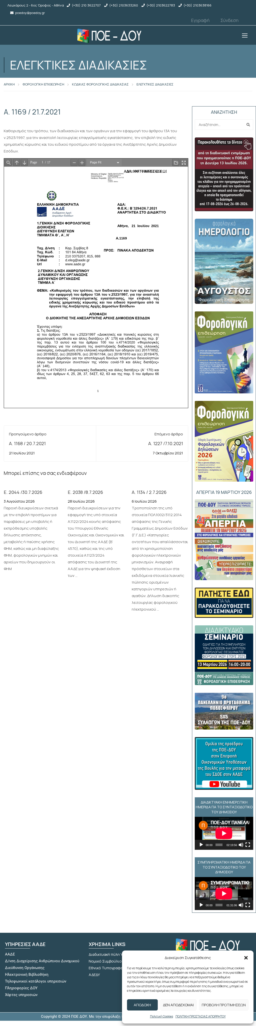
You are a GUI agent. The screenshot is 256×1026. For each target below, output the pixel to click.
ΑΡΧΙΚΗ (9, 84)
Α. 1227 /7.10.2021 (165, 443)
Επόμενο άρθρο (168, 434)
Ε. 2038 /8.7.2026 (85, 492)
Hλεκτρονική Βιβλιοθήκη (26, 974)
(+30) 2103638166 (198, 5)
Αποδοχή (142, 1005)
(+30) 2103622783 (160, 5)
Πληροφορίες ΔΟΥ (21, 988)
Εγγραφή (200, 20)
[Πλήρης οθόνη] (247, 844)
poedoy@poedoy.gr (30, 12)
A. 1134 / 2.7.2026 (149, 492)
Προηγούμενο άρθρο (27, 434)
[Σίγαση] (241, 844)
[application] (224, 833)
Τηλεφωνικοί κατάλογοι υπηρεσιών (35, 981)
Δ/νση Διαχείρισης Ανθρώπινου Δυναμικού (42, 961)
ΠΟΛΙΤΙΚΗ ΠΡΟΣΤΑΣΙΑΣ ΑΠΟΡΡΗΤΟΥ (201, 1016)
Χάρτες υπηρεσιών (21, 995)
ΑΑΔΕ (10, 954)
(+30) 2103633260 (123, 5)
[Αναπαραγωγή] (201, 844)
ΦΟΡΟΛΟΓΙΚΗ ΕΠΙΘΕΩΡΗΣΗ (43, 84)
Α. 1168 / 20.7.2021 (27, 443)
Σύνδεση (229, 20)
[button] (246, 957)
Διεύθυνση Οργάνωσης (24, 968)
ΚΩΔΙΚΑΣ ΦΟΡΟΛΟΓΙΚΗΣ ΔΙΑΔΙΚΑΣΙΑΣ (100, 84)
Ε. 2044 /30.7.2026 (23, 492)
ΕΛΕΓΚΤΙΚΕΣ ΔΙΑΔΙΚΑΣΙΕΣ (155, 84)
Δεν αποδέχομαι (178, 1005)
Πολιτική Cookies (161, 1016)
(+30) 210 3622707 (86, 5)
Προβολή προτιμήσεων (224, 1005)
